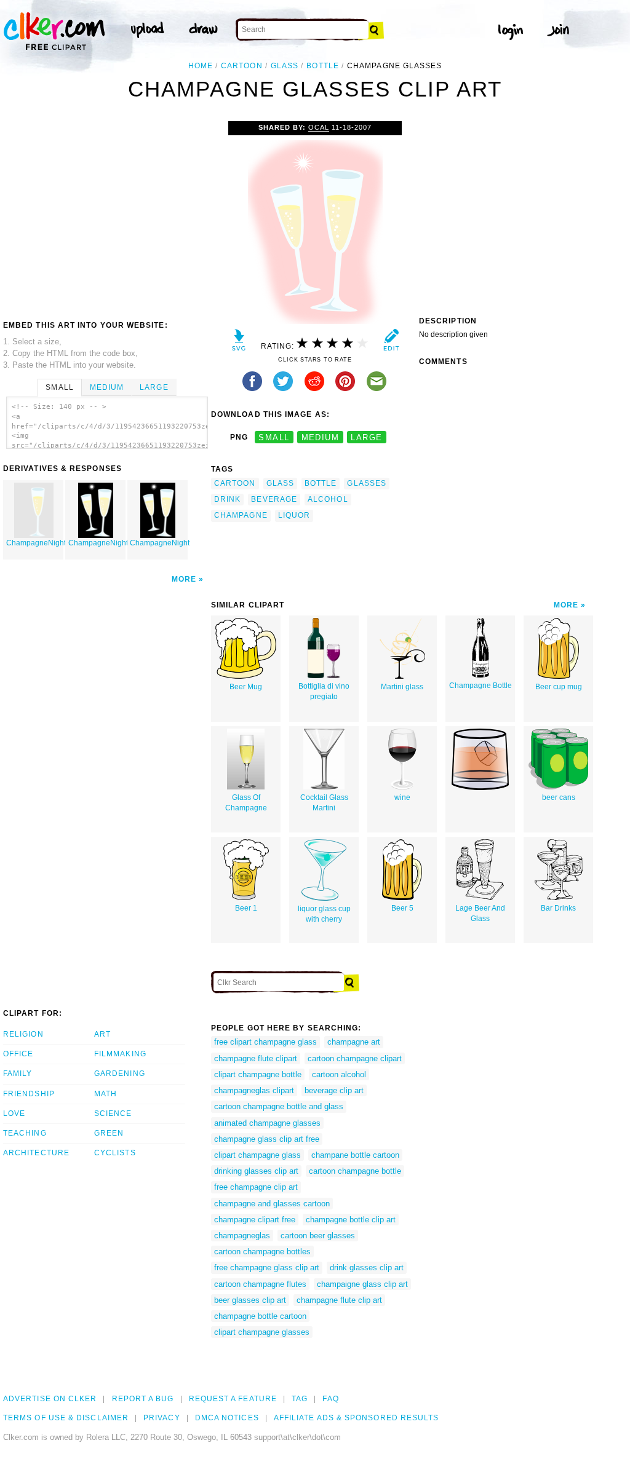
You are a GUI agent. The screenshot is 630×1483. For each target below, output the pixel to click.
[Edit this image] (391, 343)
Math (105, 1094)
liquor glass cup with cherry (324, 913)
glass (284, 65)
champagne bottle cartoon (260, 1316)
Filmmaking (120, 1054)
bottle (322, 65)
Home (200, 65)
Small (59, 387)
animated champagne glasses (267, 1123)
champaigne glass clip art (362, 1284)
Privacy (161, 1418)
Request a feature (233, 1398)
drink (227, 499)
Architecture (36, 1153)
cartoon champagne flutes (260, 1284)
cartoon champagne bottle (355, 1171)
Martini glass (402, 686)
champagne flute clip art (339, 1300)
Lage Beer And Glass (480, 913)
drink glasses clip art (367, 1267)
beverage (274, 499)
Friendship (29, 1094)
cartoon (242, 65)
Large (154, 387)
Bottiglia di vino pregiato (323, 691)
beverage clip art (334, 1090)
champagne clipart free (254, 1219)
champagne (241, 515)
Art (102, 1034)
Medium (107, 387)
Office (18, 1054)
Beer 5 (402, 908)
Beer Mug (245, 686)
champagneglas (242, 1235)
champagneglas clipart (254, 1090)
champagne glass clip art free (266, 1139)
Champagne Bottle (480, 685)
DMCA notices (227, 1418)
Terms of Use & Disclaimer (66, 1418)
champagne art (353, 1041)
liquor (294, 515)
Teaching (25, 1133)
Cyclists (115, 1153)
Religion (23, 1034)
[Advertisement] (106, 213)
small (273, 437)
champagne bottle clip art (351, 1219)
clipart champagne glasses (261, 1332)
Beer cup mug (558, 686)
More (184, 579)
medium (320, 437)
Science (113, 1113)
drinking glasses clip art (256, 1171)
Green (109, 1133)
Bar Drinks (558, 908)
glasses (366, 483)
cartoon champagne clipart (355, 1058)
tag (300, 1398)
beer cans (558, 797)
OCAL (318, 127)
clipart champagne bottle (257, 1074)
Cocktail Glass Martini (324, 802)
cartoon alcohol (339, 1074)
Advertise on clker (50, 1398)
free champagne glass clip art (266, 1267)
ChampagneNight (34, 543)
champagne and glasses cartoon (272, 1203)
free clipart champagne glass (265, 1041)
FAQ (330, 1398)
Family (17, 1073)
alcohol (328, 499)
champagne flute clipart (255, 1058)
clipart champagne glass (257, 1155)
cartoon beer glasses (318, 1235)
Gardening (119, 1073)
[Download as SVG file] (239, 343)
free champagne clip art (256, 1187)
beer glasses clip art (250, 1300)
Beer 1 (246, 908)
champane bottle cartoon (355, 1155)
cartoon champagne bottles (262, 1251)
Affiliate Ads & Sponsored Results (356, 1418)
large (366, 437)
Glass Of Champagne (246, 802)
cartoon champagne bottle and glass (278, 1106)
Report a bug (143, 1398)
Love (14, 1113)
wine (402, 797)
